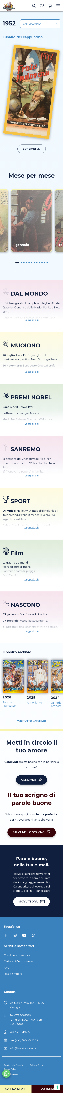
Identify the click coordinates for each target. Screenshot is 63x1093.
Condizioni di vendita (17, 955)
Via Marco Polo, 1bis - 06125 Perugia (27, 1005)
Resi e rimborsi (13, 973)
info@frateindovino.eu (24, 1048)
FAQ (6, 967)
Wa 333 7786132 (20, 1032)
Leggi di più (32, 320)
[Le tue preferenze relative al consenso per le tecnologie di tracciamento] (57, 1087)
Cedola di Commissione (18, 961)
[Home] (9, 6)
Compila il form (15, 1088)
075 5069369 (22, 1015)
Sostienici (47, 1088)
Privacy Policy (36, 1065)
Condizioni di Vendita (13, 1065)
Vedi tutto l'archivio (31, 720)
